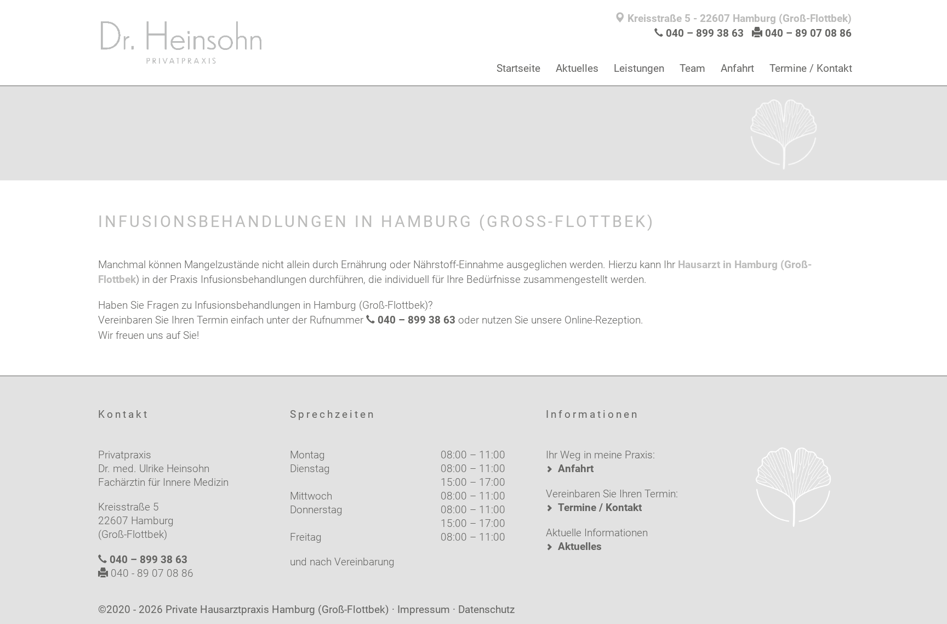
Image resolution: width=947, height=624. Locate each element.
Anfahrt (737, 68)
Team (692, 68)
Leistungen (639, 68)
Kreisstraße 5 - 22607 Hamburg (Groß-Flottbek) (738, 18)
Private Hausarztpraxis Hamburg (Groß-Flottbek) (277, 609)
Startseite (518, 68)
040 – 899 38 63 (705, 33)
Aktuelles (577, 68)
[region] (473, 131)
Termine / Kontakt (810, 68)
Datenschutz (486, 609)
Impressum (423, 609)
